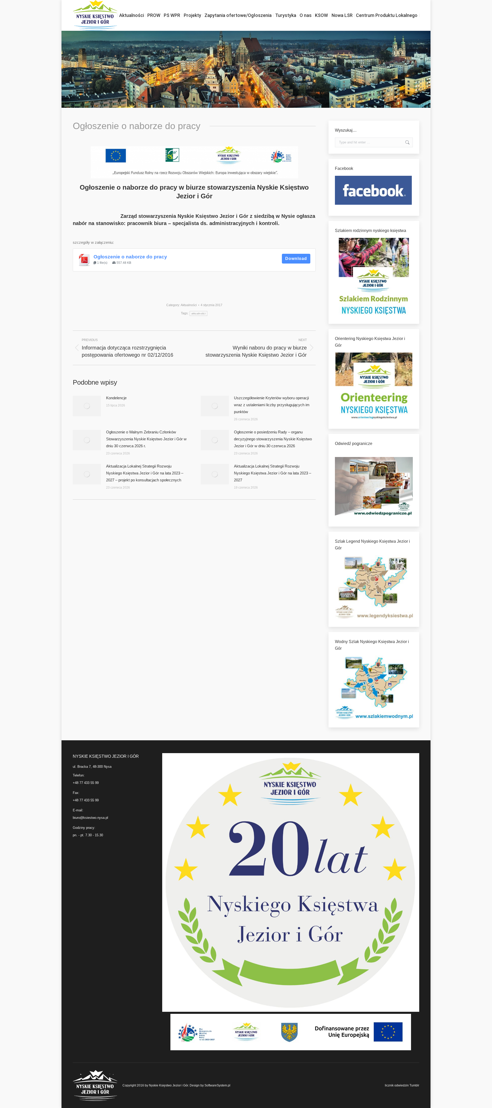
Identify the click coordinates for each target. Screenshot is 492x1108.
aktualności (198, 313)
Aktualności (189, 305)
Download (296, 258)
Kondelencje (116, 398)
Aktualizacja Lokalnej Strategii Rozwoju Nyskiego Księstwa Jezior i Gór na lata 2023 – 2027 (272, 473)
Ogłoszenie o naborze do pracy (130, 256)
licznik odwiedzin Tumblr (402, 1085)
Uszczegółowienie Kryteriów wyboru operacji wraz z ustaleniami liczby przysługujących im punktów (272, 405)
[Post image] (87, 406)
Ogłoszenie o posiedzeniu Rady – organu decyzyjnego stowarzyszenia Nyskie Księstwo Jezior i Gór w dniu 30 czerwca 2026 (273, 439)
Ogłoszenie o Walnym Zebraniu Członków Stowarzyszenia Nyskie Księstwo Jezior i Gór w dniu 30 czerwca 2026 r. (146, 439)
